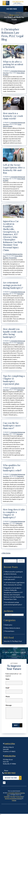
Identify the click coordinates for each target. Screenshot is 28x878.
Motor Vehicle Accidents (12, 628)
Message (9, 705)
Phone (8, 696)
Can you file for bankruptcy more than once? (12, 426)
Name (7, 679)
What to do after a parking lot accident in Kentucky (13, 64)
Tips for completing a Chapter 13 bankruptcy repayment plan (14, 380)
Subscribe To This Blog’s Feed (13, 641)
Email (8, 688)
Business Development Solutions (13, 798)
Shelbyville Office (10, 756)
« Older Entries (5, 553)
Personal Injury (13, 257)
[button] (25, 9)
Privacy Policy (19, 796)
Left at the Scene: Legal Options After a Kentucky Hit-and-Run (14, 169)
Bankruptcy (20, 293)
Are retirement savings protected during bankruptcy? (13, 285)
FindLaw (14, 800)
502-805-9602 (11, 9)
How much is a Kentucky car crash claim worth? (13, 116)
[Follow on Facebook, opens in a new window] (4, 782)
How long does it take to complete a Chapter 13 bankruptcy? (14, 513)
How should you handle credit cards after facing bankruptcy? (13, 333)
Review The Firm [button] (11, 778)
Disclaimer (7, 796)
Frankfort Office (9, 743)
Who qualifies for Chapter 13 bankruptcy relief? (12, 468)
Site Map (12, 796)
